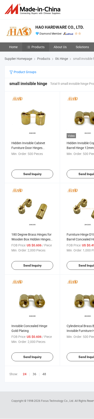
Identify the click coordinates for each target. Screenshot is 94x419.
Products (37, 47)
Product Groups (24, 72)
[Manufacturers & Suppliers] (33, 9)
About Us (60, 47)
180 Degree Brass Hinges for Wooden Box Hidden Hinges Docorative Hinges (31, 239)
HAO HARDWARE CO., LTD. (59, 27)
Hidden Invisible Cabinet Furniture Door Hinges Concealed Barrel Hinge (28, 148)
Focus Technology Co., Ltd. (58, 400)
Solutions (82, 47)
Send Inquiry (32, 174)
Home (13, 47)
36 (34, 374)
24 (24, 374)
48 (44, 374)
